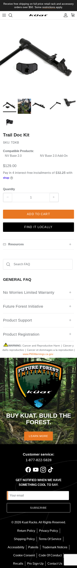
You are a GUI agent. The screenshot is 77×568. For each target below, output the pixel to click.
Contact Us (54, 563)
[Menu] (4, 15)
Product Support (17, 320)
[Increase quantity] (54, 197)
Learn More (38, 436)
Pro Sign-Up (35, 563)
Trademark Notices (54, 547)
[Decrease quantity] (7, 197)
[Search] (12, 15)
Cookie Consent (24, 555)
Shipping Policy (24, 539)
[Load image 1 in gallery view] (38, 58)
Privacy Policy (48, 530)
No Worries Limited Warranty (28, 292)
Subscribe (38, 507)
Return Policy (26, 530)
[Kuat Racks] (38, 15)
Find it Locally (38, 227)
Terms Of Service (50, 539)
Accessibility (16, 547)
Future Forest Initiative (23, 306)
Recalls (18, 563)
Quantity (9, 189)
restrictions (49, 7)
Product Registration (21, 334)
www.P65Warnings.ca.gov (38, 354)
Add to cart (38, 214)
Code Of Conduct (50, 555)
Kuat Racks (29, 522)
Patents (33, 547)
